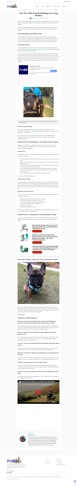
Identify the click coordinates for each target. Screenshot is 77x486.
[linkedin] (7, 1)
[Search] (68, 6)
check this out (31, 176)
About (64, 6)
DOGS (37, 6)
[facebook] (9, 1)
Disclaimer (59, 460)
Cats (43, 6)
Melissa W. (34, 18)
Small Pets (57, 6)
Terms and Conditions (61, 464)
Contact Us (59, 461)
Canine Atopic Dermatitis (37, 129)
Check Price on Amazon (37, 231)
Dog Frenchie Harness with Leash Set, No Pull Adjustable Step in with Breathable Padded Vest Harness (45, 226)
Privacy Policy (59, 463)
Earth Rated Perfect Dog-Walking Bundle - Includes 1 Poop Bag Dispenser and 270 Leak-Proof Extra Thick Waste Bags (45, 247)
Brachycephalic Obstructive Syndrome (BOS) (36, 49)
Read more (31, 186)
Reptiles (48, 6)
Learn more (55, 9)
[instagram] (11, 1)
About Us (58, 458)
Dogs (47, 458)
